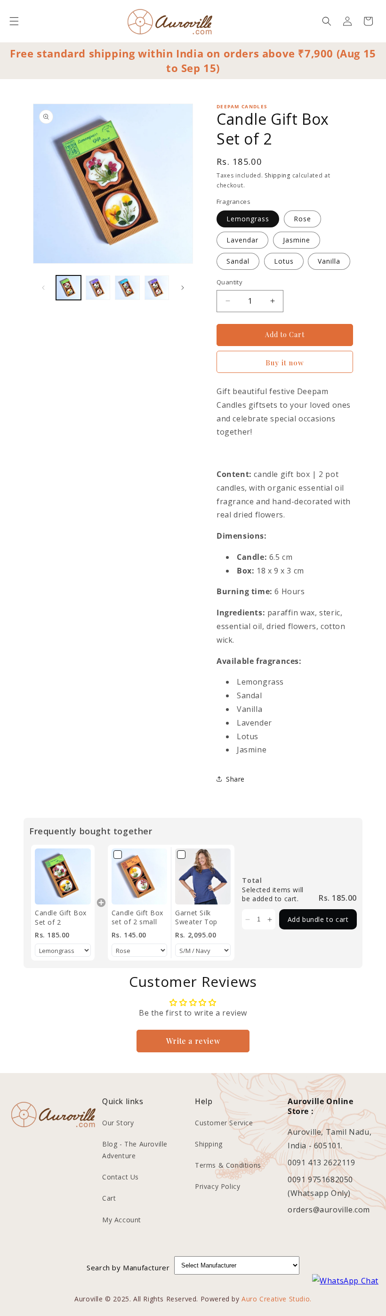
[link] (63, 876)
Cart (109, 1198)
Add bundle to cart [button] (318, 919)
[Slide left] (43, 287)
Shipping (277, 175)
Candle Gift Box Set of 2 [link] (61, 917)
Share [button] (235, 779)
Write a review (193, 1041)
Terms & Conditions (228, 1165)
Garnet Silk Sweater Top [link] (196, 917)
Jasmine (296, 239)
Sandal (237, 261)
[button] (14, 21)
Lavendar (242, 239)
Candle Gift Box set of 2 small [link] (137, 917)
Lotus (284, 261)
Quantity (229, 282)
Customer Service (224, 1122)
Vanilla (329, 261)
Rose (302, 218)
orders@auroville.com (329, 1209)
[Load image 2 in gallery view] (98, 287)
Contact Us (120, 1176)
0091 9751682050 (320, 1179)
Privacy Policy (217, 1186)
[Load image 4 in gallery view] (157, 287)
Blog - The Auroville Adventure (135, 1149)
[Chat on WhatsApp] (345, 1281)
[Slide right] (182, 287)
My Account (121, 1219)
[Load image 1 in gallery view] (68, 287)
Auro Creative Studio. (276, 1298)
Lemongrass (247, 218)
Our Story (118, 1122)
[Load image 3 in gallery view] (127, 287)
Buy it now (284, 362)
